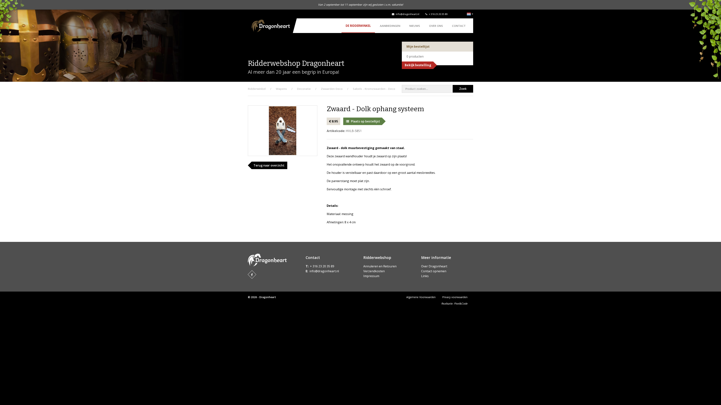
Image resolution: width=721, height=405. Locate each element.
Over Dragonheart (434, 266)
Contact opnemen (433, 271)
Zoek (463, 89)
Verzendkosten (374, 271)
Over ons (436, 26)
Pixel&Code (461, 303)
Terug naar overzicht (268, 165)
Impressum (371, 276)
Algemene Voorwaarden (421, 297)
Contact (459, 26)
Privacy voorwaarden (455, 297)
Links (425, 276)
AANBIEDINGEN (390, 26)
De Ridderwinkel (358, 26)
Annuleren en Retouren (380, 266)
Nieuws (414, 26)
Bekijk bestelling (418, 65)
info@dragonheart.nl (407, 14)
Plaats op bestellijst (365, 121)
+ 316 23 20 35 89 (438, 14)
